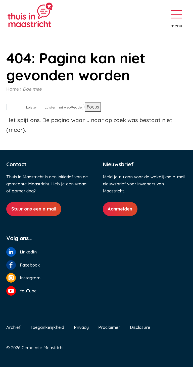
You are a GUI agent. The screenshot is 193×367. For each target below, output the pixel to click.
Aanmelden (120, 209)
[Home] (48, 15)
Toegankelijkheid (47, 327)
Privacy (81, 327)
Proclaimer (109, 327)
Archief (13, 327)
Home (12, 89)
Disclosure (140, 327)
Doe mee (32, 89)
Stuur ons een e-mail (33, 209)
